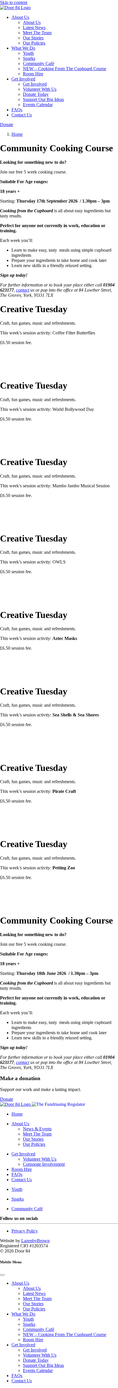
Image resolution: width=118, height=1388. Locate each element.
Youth (28, 53)
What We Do (23, 48)
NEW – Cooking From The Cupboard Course (64, 68)
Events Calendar (38, 104)
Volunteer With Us (39, 89)
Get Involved (23, 78)
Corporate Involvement (44, 1164)
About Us (20, 17)
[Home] (16, 1104)
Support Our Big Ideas (43, 99)
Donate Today (36, 94)
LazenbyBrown (35, 1240)
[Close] (2, 1275)
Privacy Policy (24, 1231)
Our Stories (33, 37)
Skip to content (13, 2)
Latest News (34, 27)
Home (17, 1114)
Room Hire (33, 73)
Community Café (38, 63)
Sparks (29, 58)
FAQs (16, 109)
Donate (6, 124)
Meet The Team (37, 32)
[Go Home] (15, 7)
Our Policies (34, 43)
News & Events (37, 1128)
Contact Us (21, 114)
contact (22, 290)
